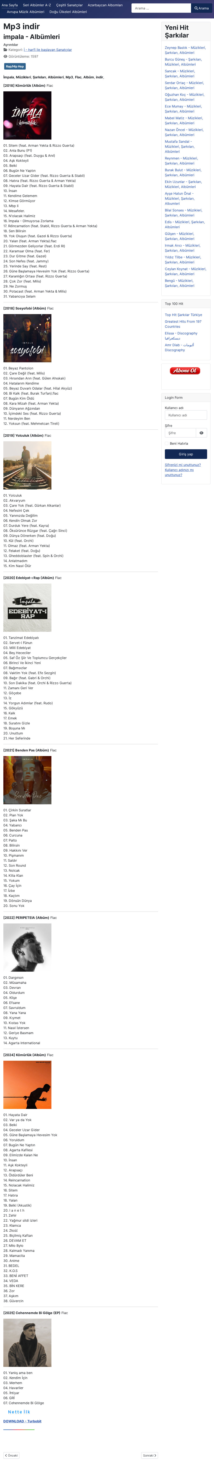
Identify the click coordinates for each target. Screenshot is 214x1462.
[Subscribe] (186, 370)
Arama (204, 8)
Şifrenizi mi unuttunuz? (183, 465)
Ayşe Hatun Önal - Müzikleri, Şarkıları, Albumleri (180, 198)
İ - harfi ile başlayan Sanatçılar (48, 50)
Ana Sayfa (10, 5)
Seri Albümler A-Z (37, 5)
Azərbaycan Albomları (105, 5)
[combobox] (161, 8)
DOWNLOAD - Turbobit (22, 1421)
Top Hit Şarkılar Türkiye (183, 315)
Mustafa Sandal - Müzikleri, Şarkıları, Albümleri (180, 146)
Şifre (168, 425)
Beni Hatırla (179, 443)
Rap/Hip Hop (15, 66)
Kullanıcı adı (174, 408)
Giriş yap (186, 454)
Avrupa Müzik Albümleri (25, 12)
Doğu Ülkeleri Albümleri (68, 12)
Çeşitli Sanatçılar (69, 5)
